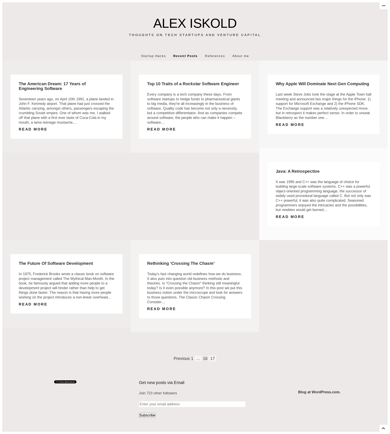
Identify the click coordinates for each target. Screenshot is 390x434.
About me (240, 56)
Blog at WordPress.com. (319, 392)
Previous (182, 358)
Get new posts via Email (161, 382)
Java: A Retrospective (298, 171)
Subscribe (147, 415)
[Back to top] (383, 428)
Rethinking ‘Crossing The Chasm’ (180, 263)
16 (205, 358)
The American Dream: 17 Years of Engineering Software (52, 86)
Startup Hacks (153, 56)
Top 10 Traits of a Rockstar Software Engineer (193, 83)
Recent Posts (185, 56)
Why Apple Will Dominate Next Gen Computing (322, 83)
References (215, 56)
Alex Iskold (195, 23)
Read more (33, 129)
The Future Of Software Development (56, 263)
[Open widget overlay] (383, 5)
